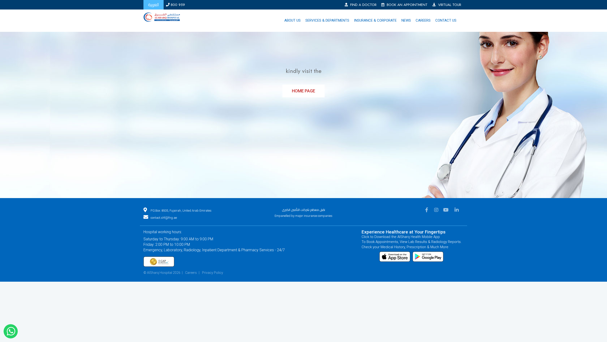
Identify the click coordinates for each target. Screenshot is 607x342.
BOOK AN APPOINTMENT (406, 4)
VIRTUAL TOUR (448, 4)
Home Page (303, 95)
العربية (153, 5)
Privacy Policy (212, 277)
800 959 (177, 4)
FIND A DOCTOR (362, 4)
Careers (191, 277)
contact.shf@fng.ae (164, 222)
